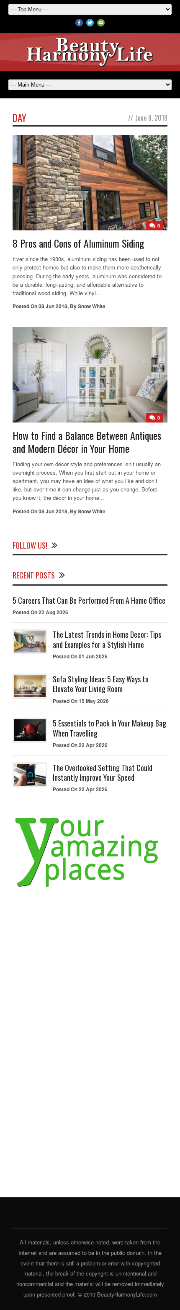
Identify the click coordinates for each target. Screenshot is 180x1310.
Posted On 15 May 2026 (81, 701)
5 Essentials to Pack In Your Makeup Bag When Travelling (109, 728)
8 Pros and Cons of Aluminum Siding (78, 243)
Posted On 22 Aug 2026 (40, 612)
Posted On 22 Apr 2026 (80, 745)
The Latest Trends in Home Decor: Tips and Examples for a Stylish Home (107, 639)
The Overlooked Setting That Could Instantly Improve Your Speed (102, 772)
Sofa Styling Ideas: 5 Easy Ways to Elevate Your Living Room (101, 683)
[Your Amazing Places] (90, 887)
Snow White (91, 306)
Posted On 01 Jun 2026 (80, 656)
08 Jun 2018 (53, 306)
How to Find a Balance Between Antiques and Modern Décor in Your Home (87, 442)
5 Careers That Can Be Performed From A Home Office (89, 600)
